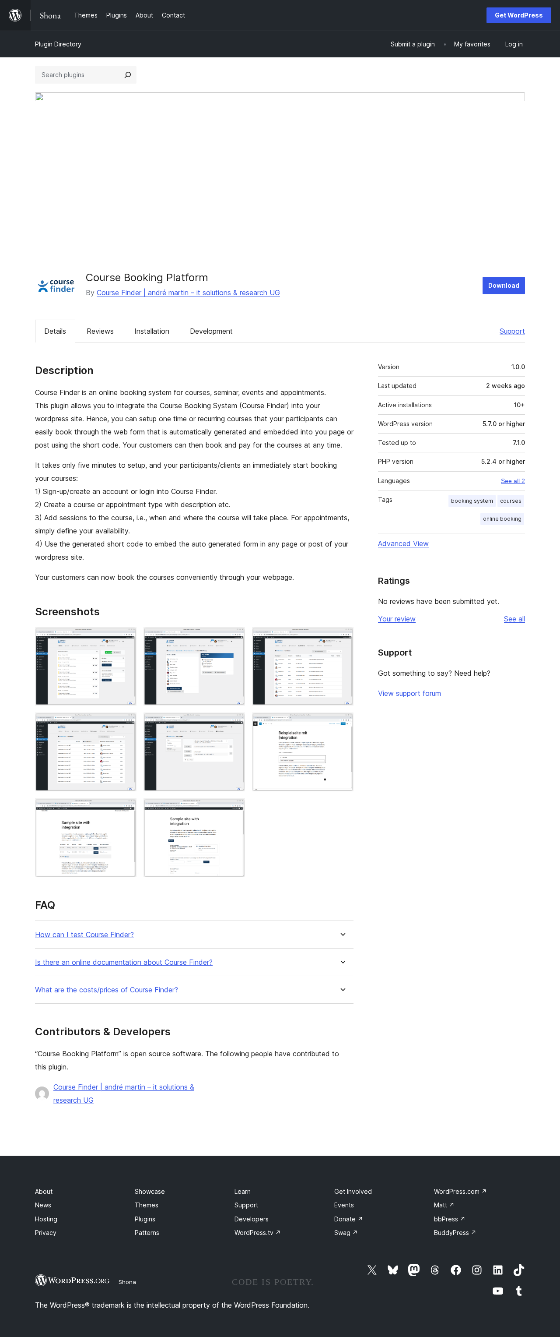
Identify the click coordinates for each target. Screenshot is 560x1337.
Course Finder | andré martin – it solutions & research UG (188, 292)
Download (503, 285)
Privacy (45, 1232)
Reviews (100, 331)
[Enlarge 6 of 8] (341, 724)
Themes (146, 1205)
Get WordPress (519, 15)
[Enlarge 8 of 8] (233, 810)
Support (512, 331)
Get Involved (353, 1191)
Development (211, 331)
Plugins (145, 1219)
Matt (444, 1205)
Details (55, 331)
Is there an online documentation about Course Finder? (124, 962)
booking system (472, 500)
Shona (127, 1281)
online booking (502, 518)
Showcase (150, 1191)
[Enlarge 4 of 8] (124, 724)
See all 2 (513, 480)
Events (344, 1205)
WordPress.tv (257, 1232)
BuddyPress (455, 1232)
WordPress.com (460, 1191)
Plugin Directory (58, 44)
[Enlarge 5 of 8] (233, 724)
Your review (397, 618)
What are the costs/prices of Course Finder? (106, 990)
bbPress (450, 1219)
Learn (242, 1191)
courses (511, 500)
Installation (151, 331)
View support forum (409, 693)
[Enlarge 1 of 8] (124, 639)
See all (514, 618)
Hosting (46, 1219)
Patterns (147, 1232)
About (43, 1191)
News (43, 1205)
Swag (346, 1232)
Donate (348, 1219)
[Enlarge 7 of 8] (124, 810)
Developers (251, 1219)
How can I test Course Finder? (84, 935)
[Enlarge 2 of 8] (233, 639)
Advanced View (403, 543)
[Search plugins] (127, 75)
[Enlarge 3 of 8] (341, 639)
